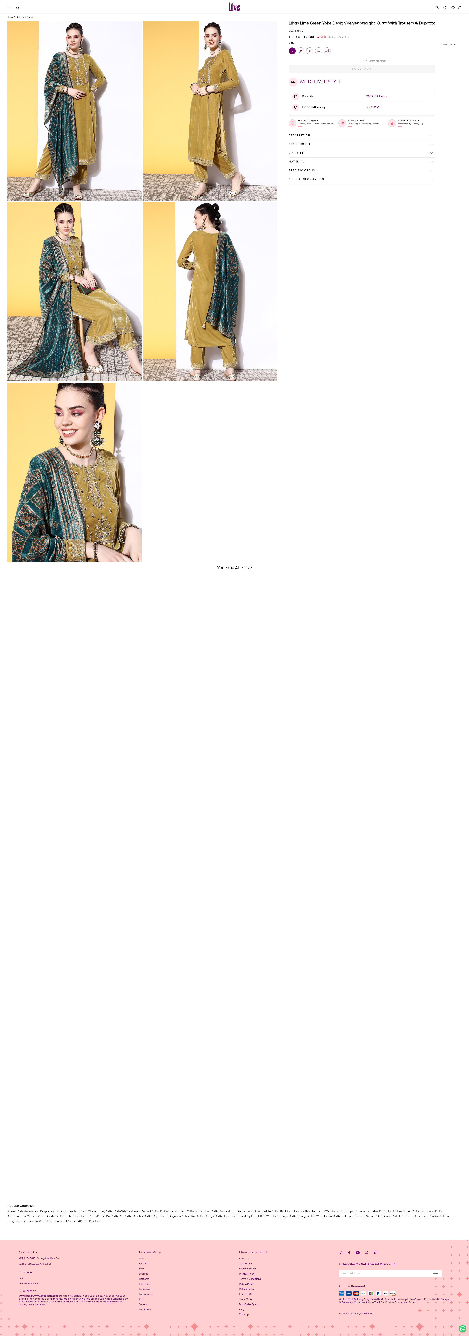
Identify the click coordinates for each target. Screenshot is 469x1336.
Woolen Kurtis (228, 1211)
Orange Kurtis (306, 1216)
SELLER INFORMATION (306, 179)
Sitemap (244, 1314)
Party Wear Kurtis (328, 1211)
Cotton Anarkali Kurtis (50, 1216)
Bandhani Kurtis (142, 1216)
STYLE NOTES (300, 144)
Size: (291, 43)
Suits (141, 1269)
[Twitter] (366, 1253)
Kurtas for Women (27, 1211)
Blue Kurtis (197, 1216)
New (141, 1259)
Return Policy (246, 1284)
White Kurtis (271, 1211)
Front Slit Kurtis (396, 1211)
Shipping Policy (247, 1269)
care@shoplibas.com (49, 1258)
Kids (141, 1299)
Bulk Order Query (249, 1304)
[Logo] (234, 6)
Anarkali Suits (390, 1216)
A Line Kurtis (362, 1211)
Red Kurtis (413, 1211)
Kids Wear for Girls (34, 1221)
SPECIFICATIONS (302, 171)
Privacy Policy (246, 1274)
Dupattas (94, 1221)
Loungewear (14, 1221)
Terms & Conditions (250, 1279)
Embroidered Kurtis (76, 1216)
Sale (21, 1278)
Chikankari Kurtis (77, 1221)
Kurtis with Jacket (306, 1211)
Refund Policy (246, 1289)
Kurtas (142, 1264)
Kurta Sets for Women (127, 1211)
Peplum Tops (245, 1211)
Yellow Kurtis (379, 1211)
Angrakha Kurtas (179, 1216)
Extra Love (145, 1284)
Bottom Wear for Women (21, 1216)
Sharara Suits (373, 1216)
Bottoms (144, 1279)
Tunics (258, 1211)
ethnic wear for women (414, 1216)
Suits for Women (88, 1211)
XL (318, 51)
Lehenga (347, 1216)
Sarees (11, 1211)
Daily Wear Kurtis (269, 1216)
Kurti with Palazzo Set (172, 1211)
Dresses (359, 1216)
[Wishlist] (453, 7)
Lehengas (144, 1289)
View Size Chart (449, 45)
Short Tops (347, 1211)
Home (10, 17)
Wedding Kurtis (249, 1216)
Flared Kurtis (231, 1216)
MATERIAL (297, 162)
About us (244, 1259)
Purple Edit (145, 1310)
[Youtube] (358, 1253)
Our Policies (245, 1264)
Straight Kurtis (214, 1216)
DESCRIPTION (300, 135)
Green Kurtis (97, 1216)
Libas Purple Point (29, 1284)
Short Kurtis (211, 1211)
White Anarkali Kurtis (328, 1216)
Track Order (246, 1299)
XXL (327, 51)
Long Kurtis (105, 1211)
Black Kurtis (286, 1211)
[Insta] (340, 1253)
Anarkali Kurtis (150, 1211)
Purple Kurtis (289, 1216)
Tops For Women (56, 1221)
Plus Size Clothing (439, 1216)
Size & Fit (297, 153)
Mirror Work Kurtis (431, 1211)
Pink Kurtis (112, 1216)
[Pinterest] (375, 1253)
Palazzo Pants (68, 1211)
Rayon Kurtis (160, 1216)
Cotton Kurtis (194, 1211)
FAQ (241, 1310)
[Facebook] (349, 1253)
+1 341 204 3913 (27, 1258)
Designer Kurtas (49, 1211)
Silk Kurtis (125, 1216)
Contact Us (245, 1294)
